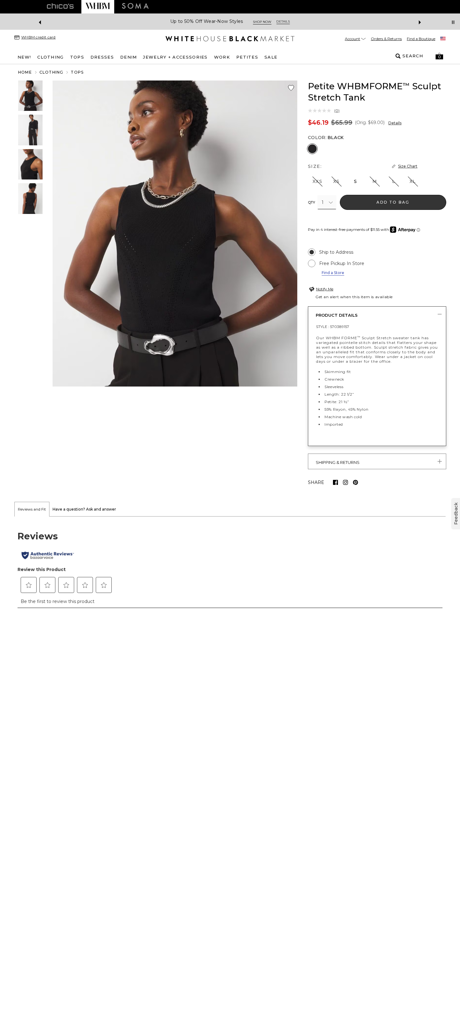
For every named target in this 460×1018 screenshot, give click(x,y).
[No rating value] (321, 110)
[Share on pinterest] (355, 482)
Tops (77, 72)
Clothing (51, 72)
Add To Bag (392, 202)
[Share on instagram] (345, 482)
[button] (439, 56)
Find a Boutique (421, 38)
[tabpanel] (230, 565)
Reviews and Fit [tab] (32, 509)
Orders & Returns (386, 38)
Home (25, 72)
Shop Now (262, 22)
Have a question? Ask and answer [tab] (84, 509)
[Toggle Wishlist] (291, 88)
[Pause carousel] (453, 22)
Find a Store (333, 272)
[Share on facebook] (335, 482)
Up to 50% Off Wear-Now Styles (206, 21)
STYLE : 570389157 (332, 326)
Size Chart (407, 166)
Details (394, 123)
